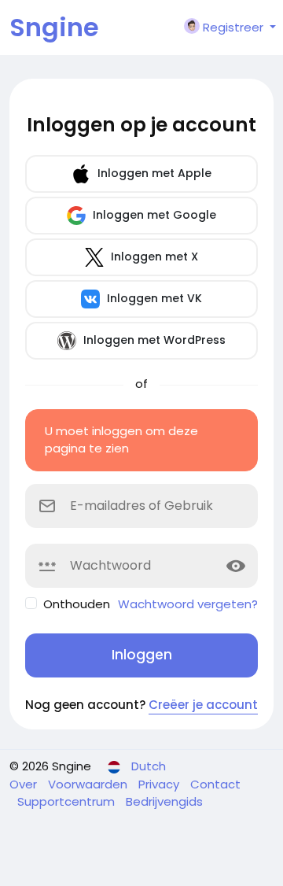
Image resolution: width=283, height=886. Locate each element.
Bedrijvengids (164, 801)
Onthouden (76, 604)
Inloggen (142, 654)
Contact (215, 784)
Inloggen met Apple (152, 173)
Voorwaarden (89, 784)
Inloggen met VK (153, 298)
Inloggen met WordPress (153, 340)
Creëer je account (203, 704)
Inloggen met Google (153, 215)
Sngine (54, 27)
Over (24, 784)
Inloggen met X (153, 256)
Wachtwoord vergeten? (188, 604)
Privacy (160, 784)
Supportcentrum (67, 801)
